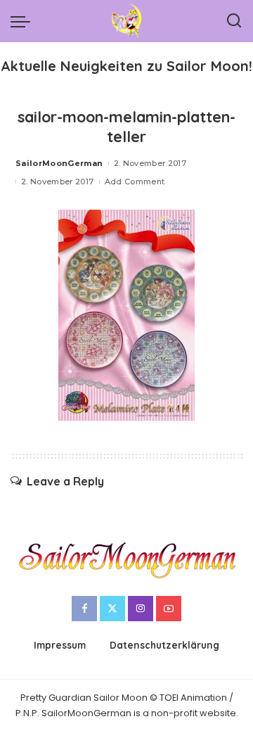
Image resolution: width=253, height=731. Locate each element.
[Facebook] (84, 608)
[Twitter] (112, 608)
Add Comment (135, 181)
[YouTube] (168, 608)
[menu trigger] (24, 21)
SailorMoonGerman (59, 163)
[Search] (234, 21)
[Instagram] (140, 608)
